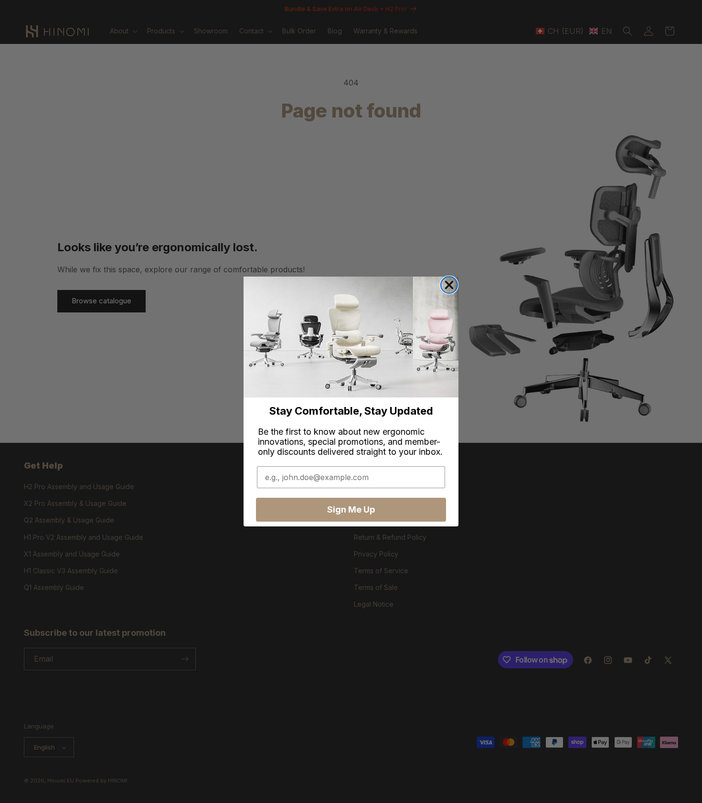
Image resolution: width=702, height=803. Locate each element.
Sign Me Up (351, 509)
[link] (351, 337)
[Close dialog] (449, 285)
